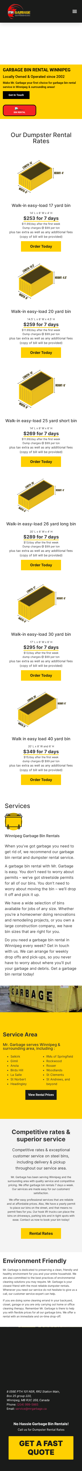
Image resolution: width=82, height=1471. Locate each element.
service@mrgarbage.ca (31, 1408)
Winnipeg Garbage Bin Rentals (32, 836)
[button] (74, 11)
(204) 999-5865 (27, 1404)
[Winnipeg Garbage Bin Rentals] (13, 821)
